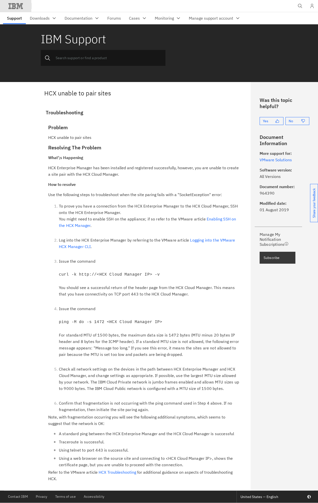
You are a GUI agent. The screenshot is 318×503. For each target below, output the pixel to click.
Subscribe (271, 257)
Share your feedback (314, 203)
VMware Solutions (276, 159)
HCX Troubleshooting (117, 472)
